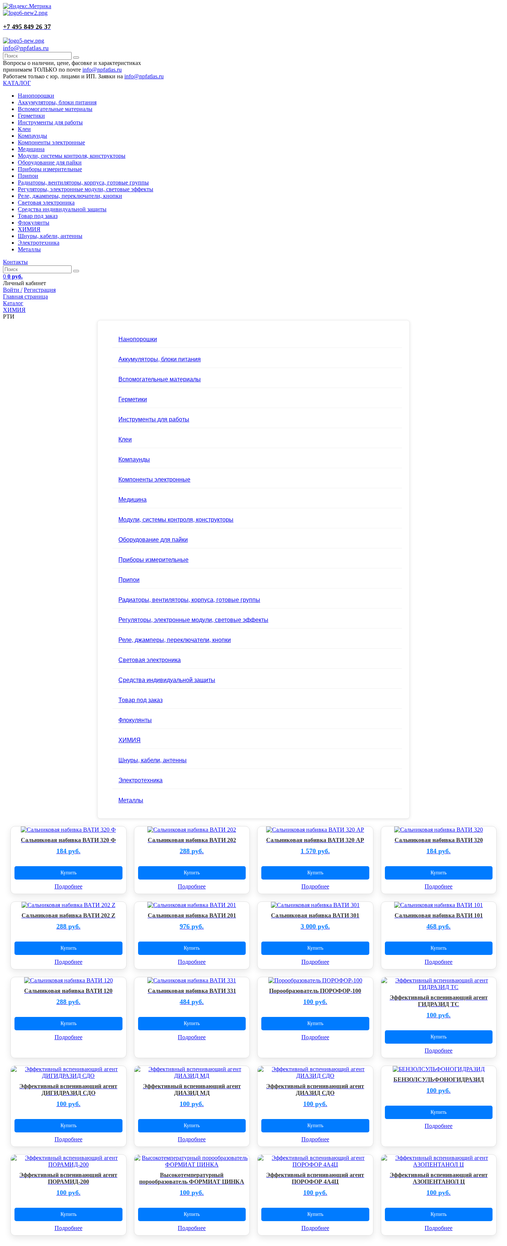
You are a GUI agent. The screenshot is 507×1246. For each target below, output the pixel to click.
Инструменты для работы (50, 122)
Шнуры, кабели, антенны (50, 236)
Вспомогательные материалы (55, 109)
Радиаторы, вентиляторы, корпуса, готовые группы (83, 182)
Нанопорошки (36, 95)
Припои (28, 176)
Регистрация (40, 290)
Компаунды (32, 136)
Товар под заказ (38, 216)
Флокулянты (33, 222)
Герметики (31, 115)
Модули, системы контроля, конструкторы (71, 156)
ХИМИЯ (29, 229)
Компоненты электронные (51, 142)
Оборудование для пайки (50, 162)
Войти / (12, 290)
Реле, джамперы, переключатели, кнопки (70, 196)
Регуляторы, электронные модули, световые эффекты (85, 189)
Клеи (24, 129)
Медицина (31, 149)
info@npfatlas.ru (26, 48)
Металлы (29, 249)
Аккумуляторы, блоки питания (57, 102)
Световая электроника (46, 202)
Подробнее (68, 886)
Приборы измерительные (50, 169)
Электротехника (38, 242)
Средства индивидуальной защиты (62, 209)
